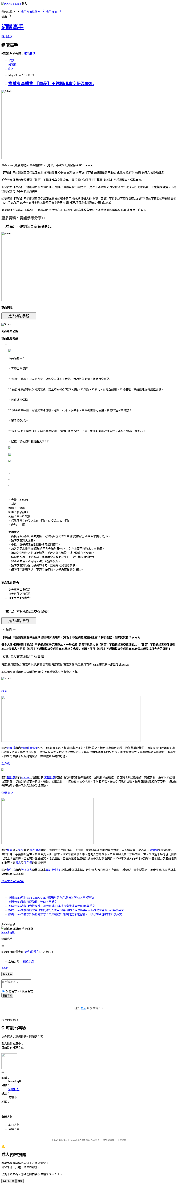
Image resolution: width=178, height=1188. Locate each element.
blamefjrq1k (8, 932)
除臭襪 (11, 747)
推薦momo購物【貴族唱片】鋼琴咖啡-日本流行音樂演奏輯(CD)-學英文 (51, 905)
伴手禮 (28, 862)
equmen (25, 777)
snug (4, 690)
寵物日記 (29, 53)
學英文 (5, 881)
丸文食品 (35, 850)
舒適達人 (26, 869)
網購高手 (12, 27)
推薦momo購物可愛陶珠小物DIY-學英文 (32, 901)
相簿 (11, 60)
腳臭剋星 (32, 747)
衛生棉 (11, 869)
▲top (4, 967)
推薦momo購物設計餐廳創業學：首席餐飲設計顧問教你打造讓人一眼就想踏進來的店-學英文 (65, 914)
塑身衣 (5, 763)
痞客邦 (28, 951)
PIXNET (63, 1140)
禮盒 (18, 862)
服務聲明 (122, 1140)
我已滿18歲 (8, 1181)
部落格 (12, 64)
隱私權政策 (108, 1140)
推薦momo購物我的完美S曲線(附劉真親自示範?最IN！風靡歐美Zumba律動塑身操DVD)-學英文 (66, 910)
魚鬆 (4, 793)
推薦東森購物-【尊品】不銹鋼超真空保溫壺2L (51, 83)
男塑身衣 (49, 777)
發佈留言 (7, 995)
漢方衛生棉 (53, 869)
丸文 (10, 793)
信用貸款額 (17, 881)
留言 (36, 951)
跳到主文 (7, 36)
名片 (11, 68)
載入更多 (7, 974)
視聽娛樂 (28, 961)
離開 (20, 1181)
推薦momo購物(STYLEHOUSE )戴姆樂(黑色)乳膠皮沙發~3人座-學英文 (51, 897)
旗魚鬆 (153, 850)
